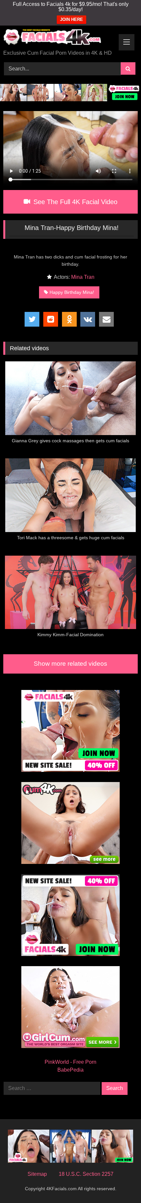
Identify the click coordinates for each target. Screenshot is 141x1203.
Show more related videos (70, 663)
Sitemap (37, 1174)
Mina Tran (82, 277)
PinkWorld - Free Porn (70, 1062)
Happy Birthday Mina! (72, 292)
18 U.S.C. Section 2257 (86, 1174)
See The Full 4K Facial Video (74, 201)
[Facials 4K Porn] (57, 38)
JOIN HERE (71, 19)
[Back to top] (120, 1183)
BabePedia (70, 1070)
